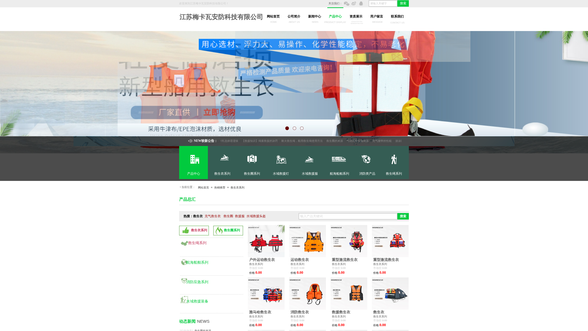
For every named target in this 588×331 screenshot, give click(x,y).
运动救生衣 (300, 260)
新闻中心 (314, 16)
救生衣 (378, 312)
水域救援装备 (197, 301)
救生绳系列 (197, 243)
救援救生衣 (341, 312)
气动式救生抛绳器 (345, 141)
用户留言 (376, 16)
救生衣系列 (237, 187)
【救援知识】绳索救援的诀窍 (247, 141)
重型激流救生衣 (345, 260)
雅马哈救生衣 (260, 312)
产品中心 (335, 16)
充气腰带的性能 (369, 141)
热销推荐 (219, 187)
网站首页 (273, 16)
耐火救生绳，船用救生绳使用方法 (289, 141)
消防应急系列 (197, 282)
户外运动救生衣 (262, 260)
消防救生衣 (300, 312)
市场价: (253, 268)
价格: (252, 272)
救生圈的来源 (322, 141)
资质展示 (356, 16)
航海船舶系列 (197, 262)
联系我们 (397, 16)
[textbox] (383, 3)
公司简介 (294, 16)
